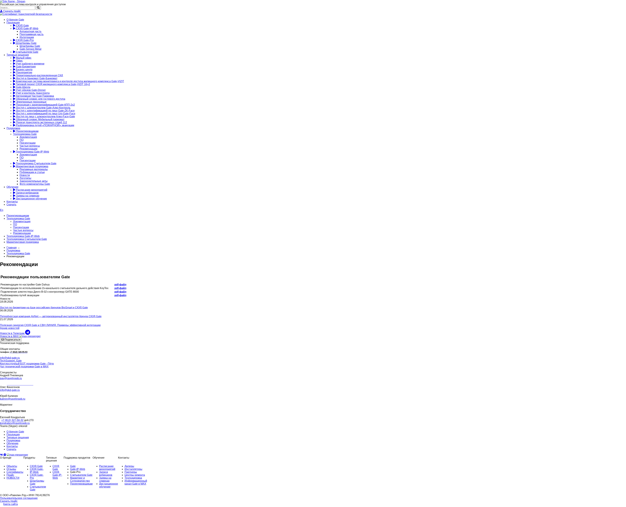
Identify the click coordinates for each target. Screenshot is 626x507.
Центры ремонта (135, 475)
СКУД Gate (22, 25)
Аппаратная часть (30, 31)
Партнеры (131, 472)
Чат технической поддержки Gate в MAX (24, 366)
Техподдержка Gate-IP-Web (32, 151)
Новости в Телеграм (12, 333)
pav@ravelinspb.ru (11, 378)
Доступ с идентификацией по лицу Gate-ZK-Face (45, 110)
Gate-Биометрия (25, 66)
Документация (28, 137)
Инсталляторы (133, 469)
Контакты (12, 201)
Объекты (12, 466)
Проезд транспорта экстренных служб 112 (41, 122)
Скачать (11, 204)
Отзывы (11, 469)
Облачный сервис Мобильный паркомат (39, 119)
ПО (21, 140)
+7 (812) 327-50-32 (12, 420)
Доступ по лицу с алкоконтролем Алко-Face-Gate (45, 116)
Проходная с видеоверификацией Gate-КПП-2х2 (45, 104)
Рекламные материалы (34, 169)
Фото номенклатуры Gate (35, 184)
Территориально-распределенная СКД (39, 75)
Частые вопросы (30, 145)
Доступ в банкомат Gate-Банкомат (36, 78)
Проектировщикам (26, 131)
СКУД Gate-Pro (24, 40)
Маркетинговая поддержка (31, 166)
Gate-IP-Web (77, 469)
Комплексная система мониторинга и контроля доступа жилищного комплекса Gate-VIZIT (69, 81)
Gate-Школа (22, 87)
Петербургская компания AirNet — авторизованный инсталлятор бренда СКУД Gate (51, 316)
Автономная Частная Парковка (34, 96)
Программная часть (32, 34)
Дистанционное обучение (31, 198)
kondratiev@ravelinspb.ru (15, 423)
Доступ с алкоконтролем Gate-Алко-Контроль (42, 107)
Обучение (12, 187)
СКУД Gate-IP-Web (26, 28)
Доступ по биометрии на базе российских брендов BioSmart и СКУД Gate (44, 307)
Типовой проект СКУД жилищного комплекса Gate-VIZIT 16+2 (52, 84)
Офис (19, 60)
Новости (25, 175)
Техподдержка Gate (25, 134)
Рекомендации (28, 148)
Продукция (13, 22)
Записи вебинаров (27, 192)
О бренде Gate (15, 19)
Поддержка (13, 128)
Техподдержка (133, 478)
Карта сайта (10, 504)
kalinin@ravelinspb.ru (12, 398)
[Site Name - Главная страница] (12, 1)
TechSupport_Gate (11, 360)
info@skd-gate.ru (10, 357)
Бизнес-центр (23, 69)
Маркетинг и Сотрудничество (80, 479)
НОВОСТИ (13, 478)
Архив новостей (9, 328)
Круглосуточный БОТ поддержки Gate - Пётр (27, 363)
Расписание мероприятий (31, 189)
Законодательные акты (34, 181)
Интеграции (27, 37)
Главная (12, 247)
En (1, 210)
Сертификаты (15, 472)
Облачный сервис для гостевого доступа (40, 98)
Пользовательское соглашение (19, 498)
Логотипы (25, 178)
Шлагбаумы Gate (26, 43)
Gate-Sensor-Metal (30, 49)
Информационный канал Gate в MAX (136, 482)
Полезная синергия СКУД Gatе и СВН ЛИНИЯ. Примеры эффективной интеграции (50, 325)
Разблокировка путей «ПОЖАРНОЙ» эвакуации (44, 125)
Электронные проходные (30, 101)
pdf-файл (120, 284)
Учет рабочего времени (29, 63)
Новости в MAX (9, 336)
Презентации (28, 143)
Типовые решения (18, 54)
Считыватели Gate (26, 52)
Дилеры (129, 466)
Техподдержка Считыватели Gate (35, 163)
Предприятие (23, 72)
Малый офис (23, 57)
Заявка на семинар (27, 195)
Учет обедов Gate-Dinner (30, 90)
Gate (73, 466)
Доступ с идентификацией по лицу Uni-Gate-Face (45, 113)
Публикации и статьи (32, 172)
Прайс (10, 475)
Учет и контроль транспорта (32, 93)
